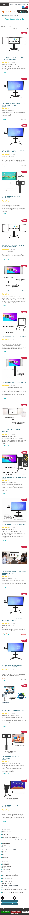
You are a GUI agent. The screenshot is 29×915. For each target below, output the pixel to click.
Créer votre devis (6, 887)
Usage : (6, 26)
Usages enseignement (7, 842)
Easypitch (4, 851)
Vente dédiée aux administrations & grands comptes (14, 889)
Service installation (6, 866)
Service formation (6, 867)
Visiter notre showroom (7, 890)
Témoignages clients (7, 846)
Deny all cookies (16, 911)
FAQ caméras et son (7, 883)
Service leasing (5, 864)
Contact (4, 832)
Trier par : (15, 28)
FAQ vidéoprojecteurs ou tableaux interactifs (12, 877)
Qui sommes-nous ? (7, 831)
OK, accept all (5, 911)
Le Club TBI (5, 834)
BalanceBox (5, 857)
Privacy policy (14, 913)
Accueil (4, 15)
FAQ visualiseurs (6, 880)
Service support (6, 869)
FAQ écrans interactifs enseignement (11, 874)
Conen (3, 856)
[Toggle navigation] (2, 1)
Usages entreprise (6, 843)
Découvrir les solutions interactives (10, 837)
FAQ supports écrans (7, 878)
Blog (3, 836)
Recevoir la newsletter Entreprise (9, 901)
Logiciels (4, 845)
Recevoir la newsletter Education (9, 903)
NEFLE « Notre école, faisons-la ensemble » (12, 892)
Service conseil (5, 863)
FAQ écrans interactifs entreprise (10, 875)
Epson (3, 852)
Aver (3, 854)
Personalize (25, 911)
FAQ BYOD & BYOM (7, 881)
